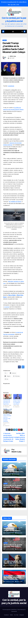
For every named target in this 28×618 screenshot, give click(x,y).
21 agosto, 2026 (9, 532)
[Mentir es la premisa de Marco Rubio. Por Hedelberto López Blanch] (17, 396)
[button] (22, 31)
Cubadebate (11, 86)
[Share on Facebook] (19, 368)
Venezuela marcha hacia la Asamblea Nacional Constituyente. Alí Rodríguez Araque (8, 437)
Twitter (11, 614)
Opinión (4, 40)
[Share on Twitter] (23, 368)
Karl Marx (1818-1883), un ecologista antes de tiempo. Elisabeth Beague (19, 437)
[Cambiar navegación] (13, 32)
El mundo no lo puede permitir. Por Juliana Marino (12, 487)
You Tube (16, 614)
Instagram (21, 614)
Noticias (6, 575)
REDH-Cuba (13, 56)
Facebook (6, 614)
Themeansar (14, 611)
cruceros (6, 307)
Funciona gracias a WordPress (10, 609)
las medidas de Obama (15, 201)
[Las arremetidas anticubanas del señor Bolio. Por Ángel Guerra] (7, 396)
